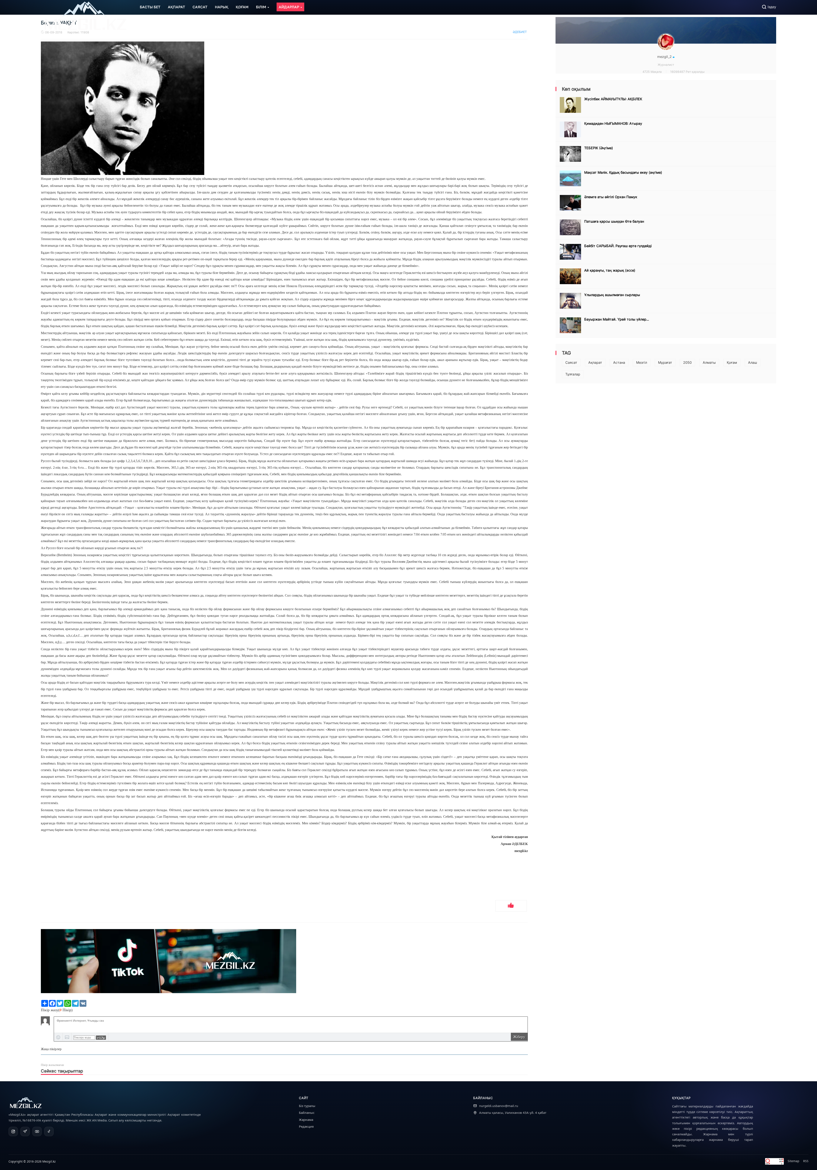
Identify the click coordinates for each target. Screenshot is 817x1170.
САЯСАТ (200, 7)
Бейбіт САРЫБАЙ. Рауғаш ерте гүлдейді (618, 246)
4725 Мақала (652, 71)
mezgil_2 (665, 56)
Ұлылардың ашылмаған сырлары (612, 295)
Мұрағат (665, 362)
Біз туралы (307, 1106)
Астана (619, 362)
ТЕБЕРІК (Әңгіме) (598, 148)
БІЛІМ (261, 7)
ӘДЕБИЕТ (520, 32)
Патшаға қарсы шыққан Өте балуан (614, 221)
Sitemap (793, 1161)
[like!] (511, 906)
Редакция (306, 1126)
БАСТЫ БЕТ (150, 7)
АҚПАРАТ (176, 7)
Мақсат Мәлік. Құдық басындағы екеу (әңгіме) (623, 172)
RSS (805, 1161)
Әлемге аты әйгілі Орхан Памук (610, 197)
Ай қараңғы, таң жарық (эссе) (609, 270)
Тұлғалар (572, 374)
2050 (687, 362)
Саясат (571, 362)
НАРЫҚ (221, 7)
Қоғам (732, 362)
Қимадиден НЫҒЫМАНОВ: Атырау (613, 123)
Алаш (752, 362)
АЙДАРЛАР (289, 7)
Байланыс (306, 1112)
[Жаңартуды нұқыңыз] (101, 1037)
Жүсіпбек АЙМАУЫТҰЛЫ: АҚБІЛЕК (613, 99)
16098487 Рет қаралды (687, 71)
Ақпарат (595, 362)
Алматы (709, 362)
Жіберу (519, 1037)
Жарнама (306, 1119)
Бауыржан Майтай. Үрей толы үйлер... (616, 319)
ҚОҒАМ (242, 7)
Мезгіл (641, 362)
